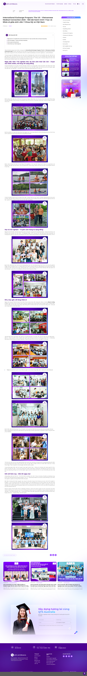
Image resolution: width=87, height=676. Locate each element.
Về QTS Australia (60, 3)
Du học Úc (65, 50)
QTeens (48, 656)
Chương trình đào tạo (68, 35)
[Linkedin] (66, 656)
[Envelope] (72, 656)
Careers (64, 37)
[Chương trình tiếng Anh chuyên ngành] (71, 74)
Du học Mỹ (65, 43)
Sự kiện (64, 39)
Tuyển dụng (37, 661)
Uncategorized (66, 41)
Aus (79, 3)
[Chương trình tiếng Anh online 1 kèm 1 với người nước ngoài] (71, 65)
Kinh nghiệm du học (67, 46)
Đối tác (69, 3)
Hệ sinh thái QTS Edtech (50, 3)
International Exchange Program (9, 555)
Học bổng (65, 30)
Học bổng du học (67, 24)
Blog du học (37, 660)
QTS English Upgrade (51, 658)
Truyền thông (66, 22)
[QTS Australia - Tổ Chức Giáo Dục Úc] (10, 4)
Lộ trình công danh (50, 664)
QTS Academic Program (51, 659)
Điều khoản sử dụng (73, 671)
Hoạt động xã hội (66, 28)
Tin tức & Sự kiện (66, 20)
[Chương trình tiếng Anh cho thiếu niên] (71, 69)
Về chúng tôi (37, 655)
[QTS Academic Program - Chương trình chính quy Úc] (71, 60)
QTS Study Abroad (50, 661)
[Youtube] (69, 656)
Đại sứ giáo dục (49, 662)
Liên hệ (36, 663)
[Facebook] (64, 656)
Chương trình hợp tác (68, 33)
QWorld (65, 3)
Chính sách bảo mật (65, 671)
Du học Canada (66, 48)
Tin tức (74, 3)
